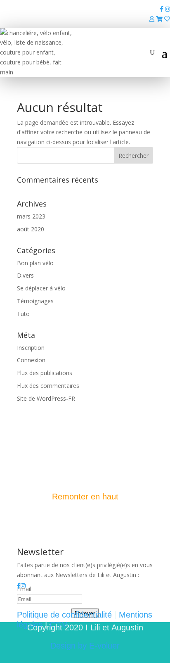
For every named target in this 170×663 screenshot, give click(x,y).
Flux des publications (44, 373)
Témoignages (35, 301)
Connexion (31, 360)
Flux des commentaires (48, 386)
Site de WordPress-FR (46, 398)
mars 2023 (31, 216)
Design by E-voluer (85, 645)
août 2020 (30, 229)
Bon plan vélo (35, 263)
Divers (25, 275)
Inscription (31, 348)
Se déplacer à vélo (41, 288)
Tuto (23, 314)
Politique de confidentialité (64, 614)
